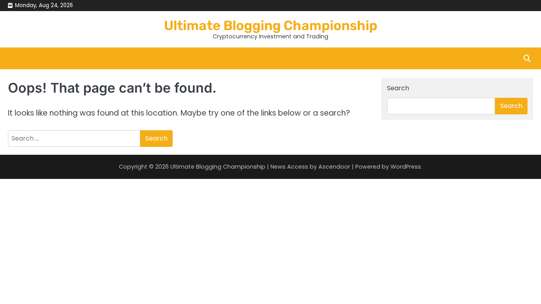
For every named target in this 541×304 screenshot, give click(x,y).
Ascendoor (334, 167)
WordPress (406, 167)
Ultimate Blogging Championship (270, 25)
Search (398, 88)
